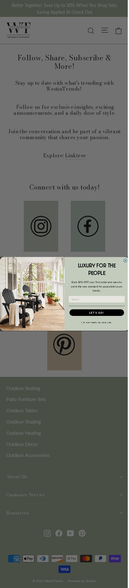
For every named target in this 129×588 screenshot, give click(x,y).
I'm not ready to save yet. (96, 322)
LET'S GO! (96, 313)
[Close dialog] (125, 261)
